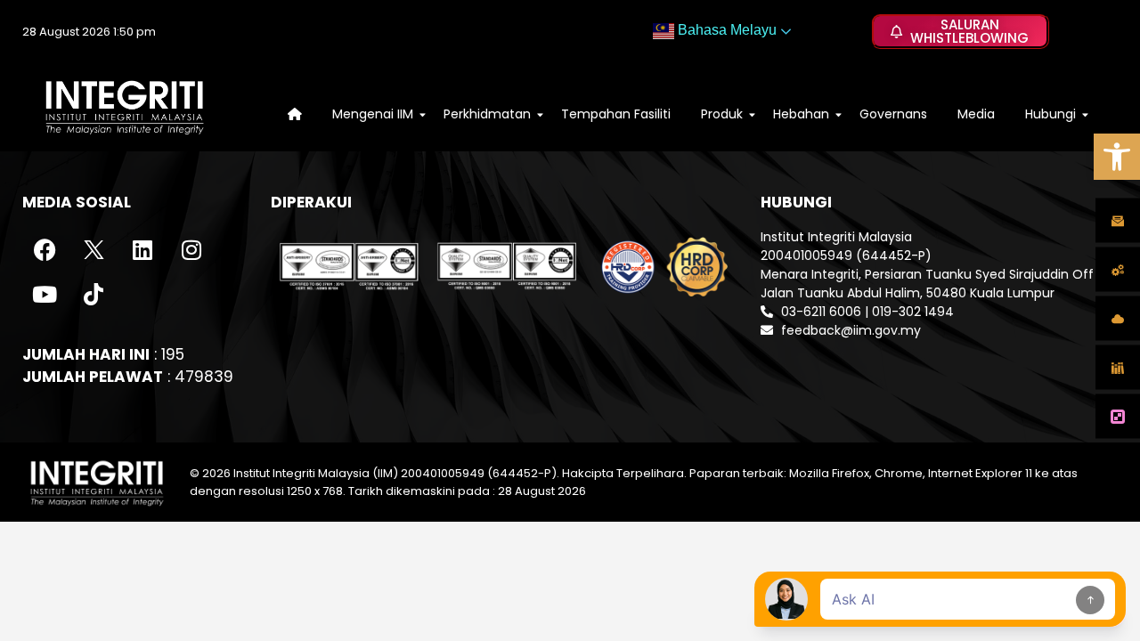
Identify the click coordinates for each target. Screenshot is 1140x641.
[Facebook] (44, 250)
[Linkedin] (142, 250)
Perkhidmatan (487, 114)
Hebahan (801, 114)
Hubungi (1050, 114)
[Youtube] (44, 294)
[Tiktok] (93, 294)
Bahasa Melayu (725, 29)
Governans (893, 114)
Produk (722, 114)
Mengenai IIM (372, 114)
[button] (1117, 157)
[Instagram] (191, 250)
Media (976, 114)
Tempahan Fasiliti (616, 114)
